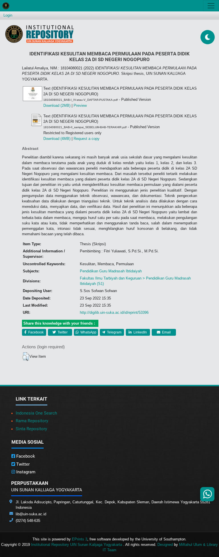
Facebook (35, 332)
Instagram (25, 471)
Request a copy (87, 138)
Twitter (62, 332)
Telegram (113, 332)
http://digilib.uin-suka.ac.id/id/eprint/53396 (114, 312)
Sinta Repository (31, 428)
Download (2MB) (56, 105)
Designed (165, 544)
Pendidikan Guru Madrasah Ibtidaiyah (111, 271)
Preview (80, 105)
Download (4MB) (56, 138)
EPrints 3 (79, 539)
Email (166, 332)
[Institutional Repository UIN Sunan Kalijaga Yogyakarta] (39, 34)
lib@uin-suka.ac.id (31, 514)
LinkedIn (140, 332)
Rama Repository (32, 420)
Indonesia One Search (36, 413)
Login (7, 15)
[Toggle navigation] (211, 5)
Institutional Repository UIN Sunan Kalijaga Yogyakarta (77, 544)
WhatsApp (88, 332)
